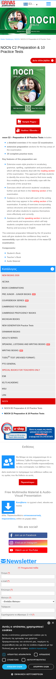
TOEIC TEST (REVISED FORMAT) (18, 357)
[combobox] (48, 623)
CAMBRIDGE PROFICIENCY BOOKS (19, 313)
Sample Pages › (29, 122)
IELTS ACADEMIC (10, 382)
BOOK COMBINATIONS (13, 288)
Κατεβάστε (21, 502)
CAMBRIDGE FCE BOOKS (14, 306)
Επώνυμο (5, 590)
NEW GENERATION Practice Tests (17, 325)
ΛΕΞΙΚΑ (5, 282)
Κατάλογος (9, 39)
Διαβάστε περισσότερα (38, 648)
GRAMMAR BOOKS (11, 331)
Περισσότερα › (28, 482)
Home (3, 39)
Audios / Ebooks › (30, 130)
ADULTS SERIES (10, 338)
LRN (4, 395)
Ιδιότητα (4, 597)
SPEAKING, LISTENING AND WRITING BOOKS (23, 344)
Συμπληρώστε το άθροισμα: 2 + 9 (16, 614)
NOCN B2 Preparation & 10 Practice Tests (23, 408)
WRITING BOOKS (10, 350)
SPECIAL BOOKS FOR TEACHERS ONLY (21, 370)
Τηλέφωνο (5, 607)
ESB (4, 376)
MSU (4, 389)
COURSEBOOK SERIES (13, 300)
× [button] (53, 623)
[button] (28, 674)
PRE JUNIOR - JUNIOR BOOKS (16, 294)
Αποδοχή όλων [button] (14, 667)
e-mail (4, 581)
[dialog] (28, 649)
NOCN (17, 39)
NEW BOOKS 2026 (10, 275)
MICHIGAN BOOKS (11, 319)
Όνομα (4, 573)
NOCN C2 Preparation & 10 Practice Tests (24, 413)
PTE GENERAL (9, 364)
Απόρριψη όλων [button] (41, 667)
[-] (28, 114)
